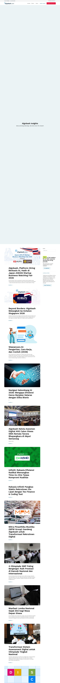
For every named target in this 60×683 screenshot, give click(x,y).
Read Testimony (47, 285)
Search (44, 248)
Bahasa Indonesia (52, 0)
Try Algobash (46, 268)
